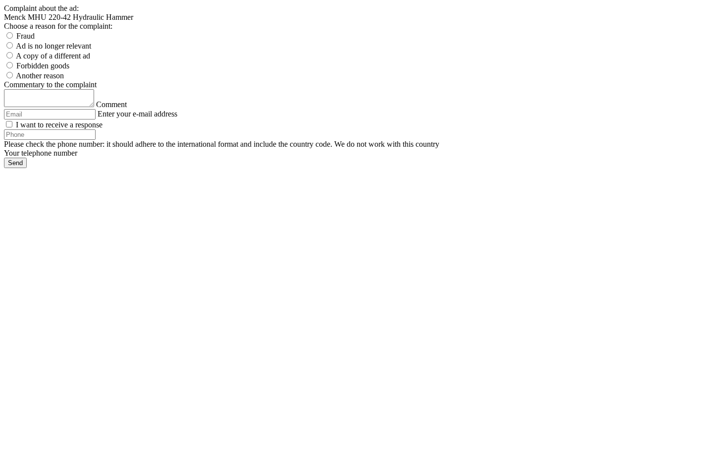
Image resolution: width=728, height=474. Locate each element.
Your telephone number (40, 153)
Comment (111, 104)
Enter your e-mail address (137, 114)
